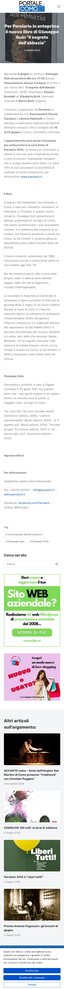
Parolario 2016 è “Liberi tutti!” (23, 877)
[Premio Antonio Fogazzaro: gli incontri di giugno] (32, 905)
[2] (32, 676)
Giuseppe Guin (15, 541)
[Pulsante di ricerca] (57, 564)
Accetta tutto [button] (32, 970)
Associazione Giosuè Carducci (24, 534)
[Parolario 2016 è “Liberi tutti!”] (32, 856)
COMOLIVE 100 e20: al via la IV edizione (30, 827)
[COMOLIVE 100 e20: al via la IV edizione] (32, 806)
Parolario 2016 (39, 541)
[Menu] (58, 6)
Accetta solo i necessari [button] (32, 977)
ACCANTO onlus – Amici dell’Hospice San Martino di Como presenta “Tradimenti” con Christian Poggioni (31, 774)
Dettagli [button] (32, 984)
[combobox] (29, 564)
